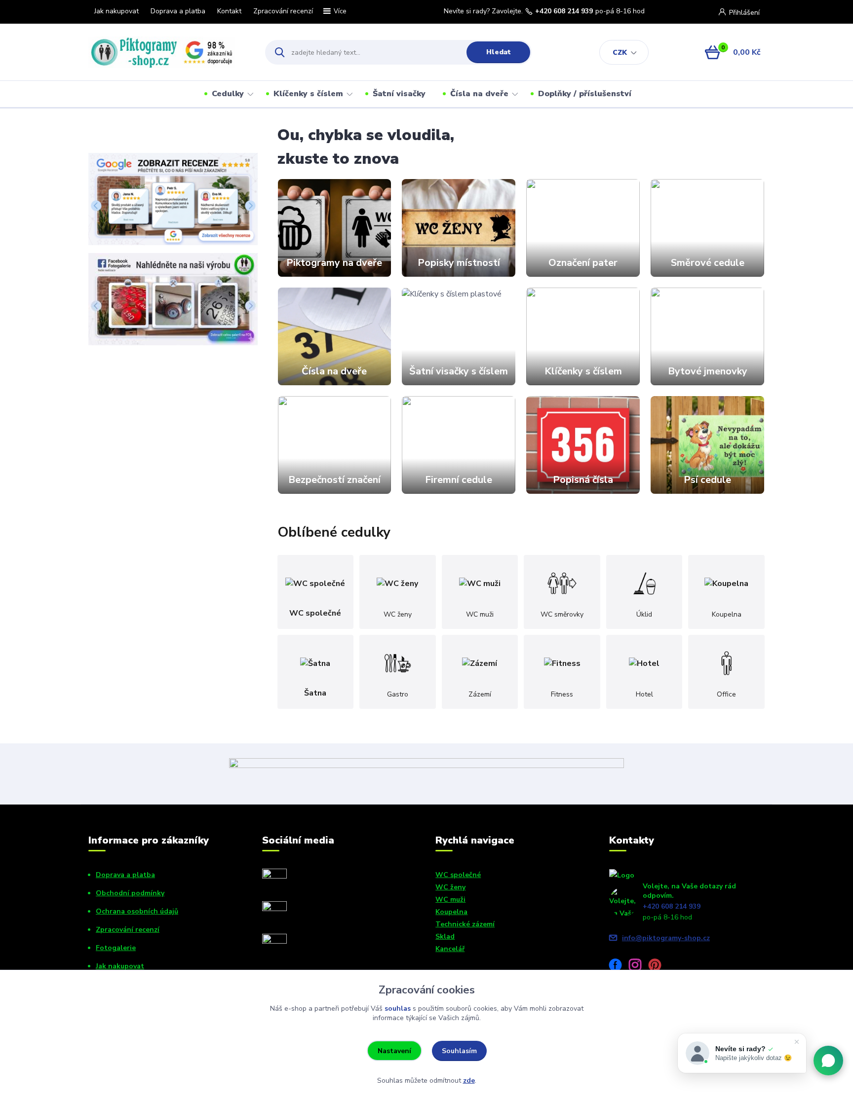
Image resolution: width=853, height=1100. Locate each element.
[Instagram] (639, 966)
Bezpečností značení (334, 479)
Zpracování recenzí (283, 11)
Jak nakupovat (116, 11)
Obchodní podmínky (130, 893)
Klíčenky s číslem (308, 93)
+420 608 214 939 (564, 11)
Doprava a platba (178, 11)
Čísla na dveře (479, 93)
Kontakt (229, 11)
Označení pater (583, 262)
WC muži (450, 899)
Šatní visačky (399, 93)
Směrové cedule (707, 262)
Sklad (445, 936)
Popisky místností (459, 262)
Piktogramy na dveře (334, 262)
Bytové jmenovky (707, 371)
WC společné (458, 875)
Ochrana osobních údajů (137, 911)
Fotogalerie (116, 948)
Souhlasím (459, 1051)
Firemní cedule (458, 479)
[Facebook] (619, 966)
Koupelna (451, 912)
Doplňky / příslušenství (584, 93)
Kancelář (450, 948)
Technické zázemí (465, 924)
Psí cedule (707, 479)
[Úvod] (168, 52)
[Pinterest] (658, 966)
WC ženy (450, 887)
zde (469, 1080)
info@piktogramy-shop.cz (666, 938)
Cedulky (228, 93)
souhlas (398, 1008)
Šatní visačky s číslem (458, 371)
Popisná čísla (583, 479)
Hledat (498, 52)
